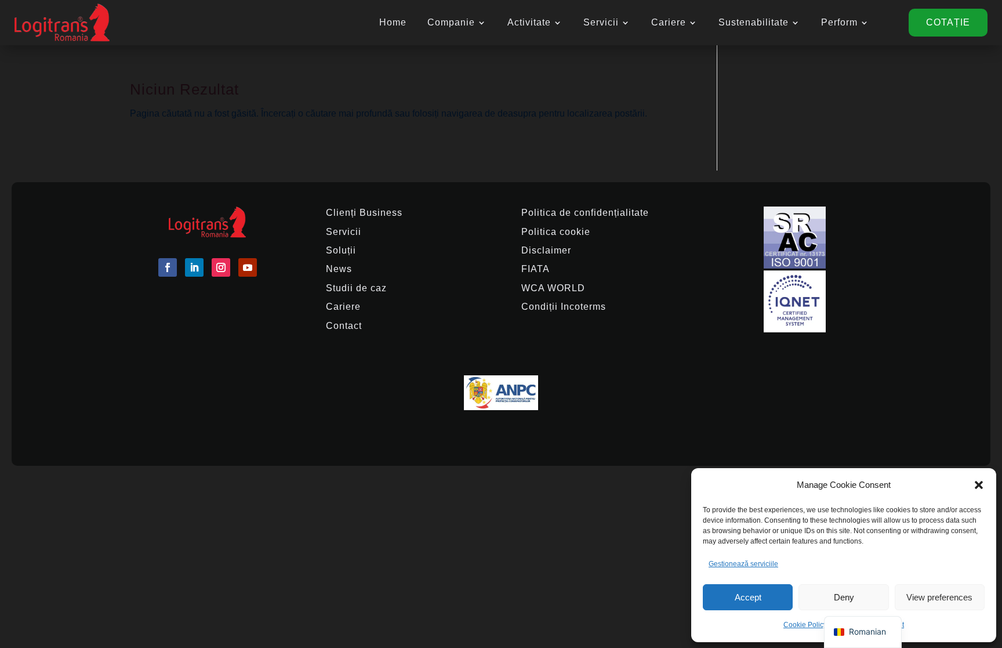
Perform (839, 23)
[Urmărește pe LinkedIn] (194, 267)
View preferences (939, 597)
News (339, 269)
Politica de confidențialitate (585, 213)
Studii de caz (356, 288)
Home (392, 23)
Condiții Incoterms (563, 307)
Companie (451, 23)
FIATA (535, 269)
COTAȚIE (948, 22)
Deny (844, 597)
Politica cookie (555, 232)
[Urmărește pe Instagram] (221, 267)
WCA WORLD (553, 288)
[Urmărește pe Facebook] (167, 267)
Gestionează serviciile (743, 564)
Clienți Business (364, 213)
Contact (344, 326)
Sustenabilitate (753, 23)
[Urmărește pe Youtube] (247, 267)
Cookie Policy (805, 625)
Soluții (341, 250)
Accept (748, 597)
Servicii (601, 23)
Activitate (529, 23)
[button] (979, 485)
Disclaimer (546, 250)
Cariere (668, 23)
